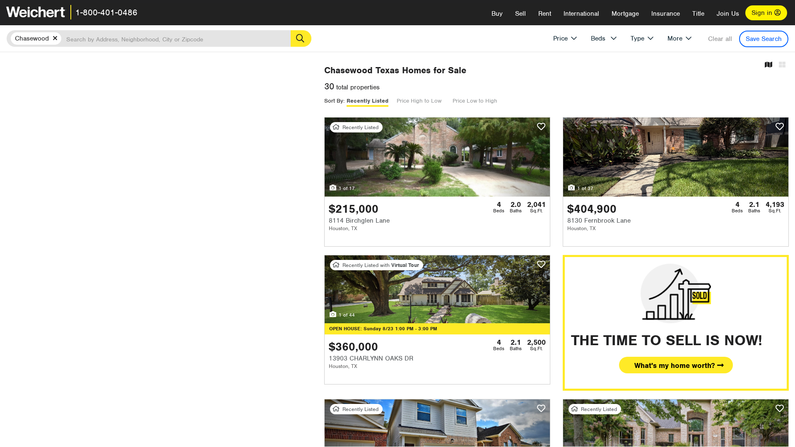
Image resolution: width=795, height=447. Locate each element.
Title (698, 14)
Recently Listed (367, 100)
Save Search (764, 39)
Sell (520, 14)
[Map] (768, 65)
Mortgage (625, 14)
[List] (782, 65)
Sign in (763, 13)
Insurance (665, 14)
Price (560, 38)
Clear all (720, 39)
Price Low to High (475, 100)
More (674, 38)
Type (637, 38)
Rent (544, 14)
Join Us (728, 14)
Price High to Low (419, 100)
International (581, 14)
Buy (497, 14)
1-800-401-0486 (106, 12)
